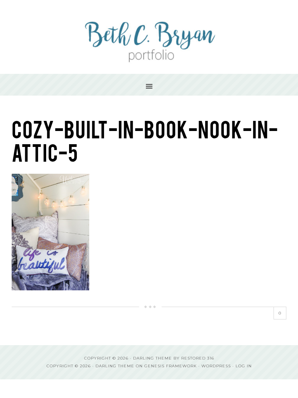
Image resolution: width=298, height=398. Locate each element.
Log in (244, 365)
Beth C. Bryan (149, 37)
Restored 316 (197, 358)
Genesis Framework (170, 365)
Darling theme (152, 358)
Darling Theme (114, 365)
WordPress (216, 365)
